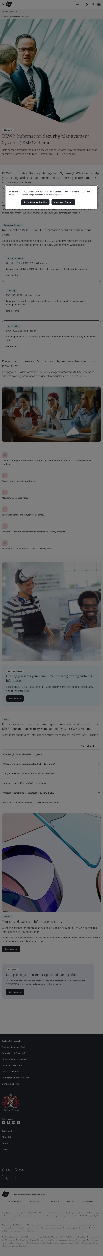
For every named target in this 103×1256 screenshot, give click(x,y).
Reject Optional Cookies (35, 202)
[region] (51, 197)
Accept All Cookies (63, 202)
